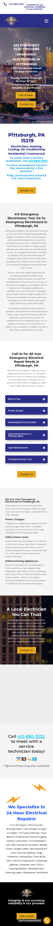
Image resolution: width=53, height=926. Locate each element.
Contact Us (26, 104)
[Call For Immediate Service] (46, 920)
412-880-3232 (16, 4)
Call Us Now (25, 95)
